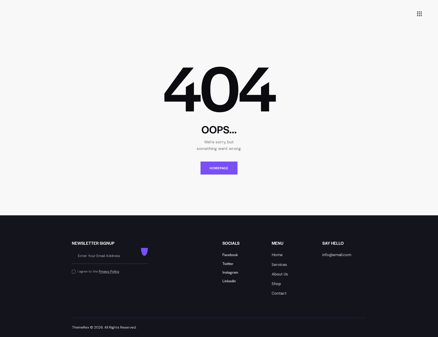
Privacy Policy (109, 271)
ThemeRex (80, 327)
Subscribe (144, 256)
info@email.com (336, 254)
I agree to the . (99, 271)
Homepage (219, 168)
